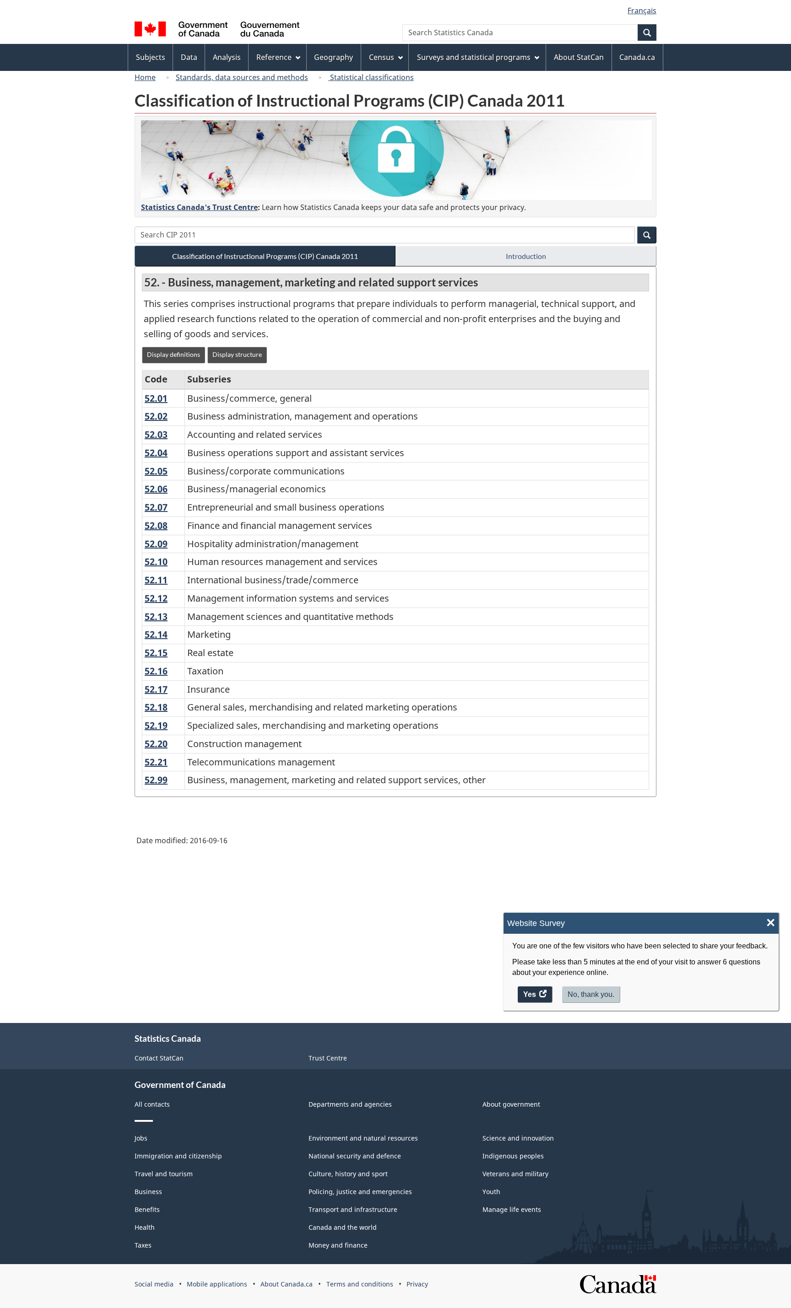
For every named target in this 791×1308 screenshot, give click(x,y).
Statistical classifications (371, 77)
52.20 (156, 743)
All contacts (152, 1104)
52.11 (156, 580)
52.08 (156, 525)
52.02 (156, 416)
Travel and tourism (164, 1173)
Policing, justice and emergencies (360, 1191)
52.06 (156, 489)
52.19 (156, 725)
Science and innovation (518, 1138)
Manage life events (511, 1209)
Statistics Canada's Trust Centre (199, 207)
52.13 (156, 616)
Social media (154, 1284)
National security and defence (355, 1156)
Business (148, 1191)
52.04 (156, 453)
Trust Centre (328, 1058)
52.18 (156, 707)
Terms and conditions (359, 1284)
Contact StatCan (159, 1058)
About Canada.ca (286, 1284)
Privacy (417, 1284)
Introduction (526, 256)
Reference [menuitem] (274, 57)
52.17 (156, 689)
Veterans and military (515, 1173)
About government (511, 1104)
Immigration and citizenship (178, 1156)
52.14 (156, 634)
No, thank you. (591, 994)
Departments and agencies (350, 1104)
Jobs (141, 1138)
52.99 (156, 780)
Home (145, 77)
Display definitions (173, 354)
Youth (491, 1191)
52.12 (156, 598)
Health (145, 1227)
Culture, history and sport (348, 1173)
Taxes (143, 1245)
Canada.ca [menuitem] (637, 57)
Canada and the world (343, 1227)
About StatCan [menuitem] (579, 57)
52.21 (156, 762)
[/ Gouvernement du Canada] (217, 30)
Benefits (147, 1209)
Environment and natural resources (363, 1138)
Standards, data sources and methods (242, 77)
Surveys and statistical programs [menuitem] (474, 57)
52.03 (156, 434)
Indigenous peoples (513, 1156)
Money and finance (338, 1245)
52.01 (156, 398)
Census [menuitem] (381, 57)
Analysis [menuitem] (227, 57)
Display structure (237, 354)
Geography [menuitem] (333, 57)
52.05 (156, 471)
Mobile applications (217, 1284)
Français (642, 10)
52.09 (156, 544)
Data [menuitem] (189, 57)
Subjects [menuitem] (150, 57)
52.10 (156, 561)
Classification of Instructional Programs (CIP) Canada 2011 (265, 256)
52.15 (156, 652)
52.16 (156, 671)
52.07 (156, 507)
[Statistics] (396, 160)
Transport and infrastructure (353, 1209)
